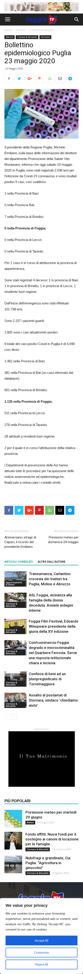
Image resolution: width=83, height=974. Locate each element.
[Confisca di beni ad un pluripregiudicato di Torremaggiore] (15, 679)
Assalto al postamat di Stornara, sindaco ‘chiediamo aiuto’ (53, 700)
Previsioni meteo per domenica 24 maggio (63, 539)
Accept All (41, 940)
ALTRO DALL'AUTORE (51, 561)
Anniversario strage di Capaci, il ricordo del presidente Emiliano (20, 542)
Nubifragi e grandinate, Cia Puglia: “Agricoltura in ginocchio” (47, 863)
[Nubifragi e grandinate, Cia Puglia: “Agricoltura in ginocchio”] (13, 864)
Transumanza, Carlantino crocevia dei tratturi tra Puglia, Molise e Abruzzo (50, 579)
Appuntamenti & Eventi (14, 583)
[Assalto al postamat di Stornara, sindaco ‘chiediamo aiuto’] (15, 700)
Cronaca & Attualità (41, 30)
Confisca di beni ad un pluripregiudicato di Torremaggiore (47, 679)
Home (8, 30)
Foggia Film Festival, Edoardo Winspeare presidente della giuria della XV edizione (53, 626)
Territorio (45, 37)
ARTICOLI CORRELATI (18, 561)
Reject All (41, 964)
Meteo (30, 822)
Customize (41, 952)
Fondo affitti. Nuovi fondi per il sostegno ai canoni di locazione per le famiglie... (52, 839)
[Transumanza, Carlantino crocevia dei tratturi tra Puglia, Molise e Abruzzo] (15, 579)
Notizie (20, 30)
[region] (41, 936)
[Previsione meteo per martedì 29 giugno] (13, 819)
